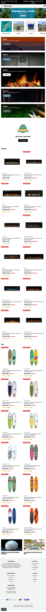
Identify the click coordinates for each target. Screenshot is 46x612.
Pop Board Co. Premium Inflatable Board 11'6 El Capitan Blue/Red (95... (11, 403)
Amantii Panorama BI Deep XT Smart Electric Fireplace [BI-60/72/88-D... (11, 270)
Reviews (35, 569)
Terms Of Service (11, 575)
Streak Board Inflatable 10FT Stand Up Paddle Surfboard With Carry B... (33, 530)
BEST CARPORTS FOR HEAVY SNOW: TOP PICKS (33, 553)
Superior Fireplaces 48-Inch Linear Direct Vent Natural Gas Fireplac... (33, 239)
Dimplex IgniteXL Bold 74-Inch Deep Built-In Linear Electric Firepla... (10, 207)
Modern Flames (27, 173)
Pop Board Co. (5, 400)
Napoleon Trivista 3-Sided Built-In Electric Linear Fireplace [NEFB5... (11, 334)
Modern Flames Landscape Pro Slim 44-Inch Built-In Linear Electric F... (34, 334)
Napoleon (4, 173)
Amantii (3, 268)
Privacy (22, 605)
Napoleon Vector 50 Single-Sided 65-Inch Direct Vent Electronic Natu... (11, 175)
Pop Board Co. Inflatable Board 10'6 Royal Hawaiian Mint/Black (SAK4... (10, 498)
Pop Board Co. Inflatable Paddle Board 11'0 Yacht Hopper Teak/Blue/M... (11, 371)
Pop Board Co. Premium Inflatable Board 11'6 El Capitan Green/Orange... (33, 403)
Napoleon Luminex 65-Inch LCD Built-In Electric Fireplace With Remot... (11, 239)
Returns (18, 605)
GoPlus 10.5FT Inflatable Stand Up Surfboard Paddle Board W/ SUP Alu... (33, 498)
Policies (11, 577)
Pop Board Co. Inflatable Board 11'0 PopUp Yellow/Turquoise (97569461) (32, 434)
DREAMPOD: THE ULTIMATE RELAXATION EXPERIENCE (10, 553)
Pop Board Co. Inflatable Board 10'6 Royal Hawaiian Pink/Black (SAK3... (32, 466)
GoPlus (25, 495)
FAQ (35, 581)
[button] (5, 180)
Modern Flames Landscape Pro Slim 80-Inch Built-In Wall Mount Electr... (34, 302)
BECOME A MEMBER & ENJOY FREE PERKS (33, 2)
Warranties (35, 575)
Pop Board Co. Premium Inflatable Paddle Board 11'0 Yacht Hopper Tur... (33, 371)
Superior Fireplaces (28, 236)
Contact (11, 581)
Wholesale (35, 579)
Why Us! (35, 565)
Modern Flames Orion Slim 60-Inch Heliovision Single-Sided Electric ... (33, 175)
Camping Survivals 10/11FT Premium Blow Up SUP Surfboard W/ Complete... (11, 466)
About (14, 605)
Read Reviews (23, 140)
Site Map (31, 605)
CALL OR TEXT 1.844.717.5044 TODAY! (9, 2)
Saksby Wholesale (28, 527)
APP (35, 577)
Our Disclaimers (35, 567)
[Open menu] (1, 6)
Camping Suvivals (6, 464)
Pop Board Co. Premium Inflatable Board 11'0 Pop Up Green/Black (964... (12, 434)
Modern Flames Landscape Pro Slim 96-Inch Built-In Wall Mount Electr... (12, 302)
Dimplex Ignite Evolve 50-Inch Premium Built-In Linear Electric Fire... (33, 270)
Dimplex (26, 268)
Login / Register (35, 563)
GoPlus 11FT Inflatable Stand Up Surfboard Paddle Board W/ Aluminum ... (10, 530)
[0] (44, 6)
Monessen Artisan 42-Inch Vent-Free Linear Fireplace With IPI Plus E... (32, 207)
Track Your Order (11, 579)
